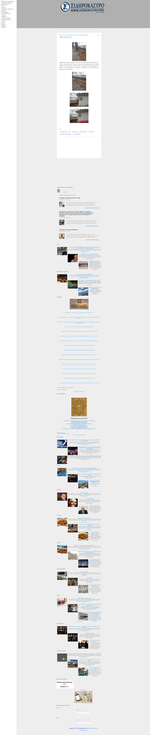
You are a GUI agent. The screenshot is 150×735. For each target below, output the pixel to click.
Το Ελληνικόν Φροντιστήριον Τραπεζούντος (95, 585)
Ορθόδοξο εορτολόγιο (61, 432)
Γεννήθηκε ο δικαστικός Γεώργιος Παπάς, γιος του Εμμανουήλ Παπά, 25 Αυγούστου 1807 (79, 373)
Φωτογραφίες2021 (76, 134)
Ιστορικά (3, 21)
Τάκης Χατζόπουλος (84, 492)
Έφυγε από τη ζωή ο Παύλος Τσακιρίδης (90, 254)
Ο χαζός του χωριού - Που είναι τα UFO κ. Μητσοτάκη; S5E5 (89, 660)
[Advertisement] (106, 33)
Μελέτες (3, 22)
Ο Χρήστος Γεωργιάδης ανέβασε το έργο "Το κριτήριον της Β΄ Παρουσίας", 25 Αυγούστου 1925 (79, 354)
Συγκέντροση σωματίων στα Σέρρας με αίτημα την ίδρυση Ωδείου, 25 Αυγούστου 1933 (79, 345)
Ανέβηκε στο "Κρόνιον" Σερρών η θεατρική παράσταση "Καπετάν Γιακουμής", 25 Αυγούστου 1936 (79, 331)
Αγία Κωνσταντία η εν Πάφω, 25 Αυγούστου (79, 425)
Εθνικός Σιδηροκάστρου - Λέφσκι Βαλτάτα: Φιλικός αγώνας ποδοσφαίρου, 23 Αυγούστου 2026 (84, 440)
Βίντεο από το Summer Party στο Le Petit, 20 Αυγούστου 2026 (89, 475)
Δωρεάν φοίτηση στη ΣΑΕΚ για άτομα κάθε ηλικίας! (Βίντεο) (84, 468)
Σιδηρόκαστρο (75, 131)
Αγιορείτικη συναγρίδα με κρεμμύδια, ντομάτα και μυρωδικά (90, 525)
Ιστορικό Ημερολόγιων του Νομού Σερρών (65, 387)
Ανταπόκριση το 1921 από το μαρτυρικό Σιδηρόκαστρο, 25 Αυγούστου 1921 (79, 312)
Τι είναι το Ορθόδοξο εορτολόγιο (63, 433)
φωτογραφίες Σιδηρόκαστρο (65, 134)
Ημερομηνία (76, 391)
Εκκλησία (3, 27)
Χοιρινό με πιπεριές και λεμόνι (84, 518)
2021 (70, 131)
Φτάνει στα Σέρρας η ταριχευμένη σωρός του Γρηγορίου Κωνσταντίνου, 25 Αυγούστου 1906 (79, 364)
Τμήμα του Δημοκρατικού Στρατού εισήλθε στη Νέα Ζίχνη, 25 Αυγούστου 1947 (79, 326)
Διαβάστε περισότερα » (92, 208)
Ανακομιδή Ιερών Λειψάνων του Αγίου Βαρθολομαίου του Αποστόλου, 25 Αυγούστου (79, 428)
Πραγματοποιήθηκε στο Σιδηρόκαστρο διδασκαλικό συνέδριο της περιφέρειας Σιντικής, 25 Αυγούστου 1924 (79, 359)
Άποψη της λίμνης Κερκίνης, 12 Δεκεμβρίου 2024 (95, 288)
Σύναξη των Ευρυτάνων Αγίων (79, 424)
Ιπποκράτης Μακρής (90, 498)
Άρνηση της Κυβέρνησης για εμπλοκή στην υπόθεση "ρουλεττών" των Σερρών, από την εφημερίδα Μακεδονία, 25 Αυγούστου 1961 (79, 318)
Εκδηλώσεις (4, 25)
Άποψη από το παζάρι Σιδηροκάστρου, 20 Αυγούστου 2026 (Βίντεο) (95, 481)
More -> (97, 269)
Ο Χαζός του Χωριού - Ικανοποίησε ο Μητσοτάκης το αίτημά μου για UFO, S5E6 (84, 653)
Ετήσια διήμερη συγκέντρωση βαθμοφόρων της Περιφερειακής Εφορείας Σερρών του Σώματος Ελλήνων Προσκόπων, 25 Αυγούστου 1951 (79, 322)
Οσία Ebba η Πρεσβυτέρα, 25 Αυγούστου (79, 421)
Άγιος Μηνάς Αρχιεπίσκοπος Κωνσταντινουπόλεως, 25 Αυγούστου (79, 423)
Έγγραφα (3, 24)
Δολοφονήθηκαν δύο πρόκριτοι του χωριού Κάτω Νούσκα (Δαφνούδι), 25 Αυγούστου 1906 (79, 368)
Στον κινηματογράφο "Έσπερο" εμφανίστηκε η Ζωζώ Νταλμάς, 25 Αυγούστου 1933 (79, 350)
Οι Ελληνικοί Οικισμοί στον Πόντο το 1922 (69, 198)
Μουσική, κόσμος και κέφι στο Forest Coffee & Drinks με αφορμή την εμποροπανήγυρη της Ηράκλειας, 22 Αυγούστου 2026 (89, 448)
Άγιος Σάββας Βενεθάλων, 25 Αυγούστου (79, 422)
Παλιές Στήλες (83, 690)
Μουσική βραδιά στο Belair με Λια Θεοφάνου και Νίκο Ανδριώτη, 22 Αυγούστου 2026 (84, 455)
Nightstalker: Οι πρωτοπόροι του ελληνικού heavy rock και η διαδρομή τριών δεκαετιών (84, 627)
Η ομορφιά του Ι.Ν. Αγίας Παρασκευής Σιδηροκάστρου (89, 280)
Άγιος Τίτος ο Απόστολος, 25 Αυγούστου (79, 427)
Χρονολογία (81, 391)
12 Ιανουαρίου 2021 (63, 131)
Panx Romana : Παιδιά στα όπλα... (95, 641)
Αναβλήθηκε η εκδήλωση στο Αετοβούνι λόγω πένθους (95, 262)
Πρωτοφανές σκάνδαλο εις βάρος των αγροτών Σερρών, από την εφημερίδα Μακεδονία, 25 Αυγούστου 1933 (79, 340)
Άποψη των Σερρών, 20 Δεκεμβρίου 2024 (84, 274)
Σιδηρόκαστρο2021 (83, 131)
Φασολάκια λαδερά (95, 532)
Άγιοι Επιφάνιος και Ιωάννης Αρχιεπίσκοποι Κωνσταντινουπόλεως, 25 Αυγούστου (79, 420)
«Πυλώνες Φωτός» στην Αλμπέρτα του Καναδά (95, 560)
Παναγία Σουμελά (84, 571)
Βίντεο (2, 6)
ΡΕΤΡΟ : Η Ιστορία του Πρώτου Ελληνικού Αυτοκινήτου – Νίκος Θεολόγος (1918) (95, 613)
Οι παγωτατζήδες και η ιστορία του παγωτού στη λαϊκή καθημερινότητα (90, 605)
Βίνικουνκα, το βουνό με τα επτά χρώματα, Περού (84, 545)
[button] (98, 35)
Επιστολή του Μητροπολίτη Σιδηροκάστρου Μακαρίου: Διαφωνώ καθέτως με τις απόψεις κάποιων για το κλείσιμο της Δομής (84, 248)
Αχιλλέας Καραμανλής (95, 505)
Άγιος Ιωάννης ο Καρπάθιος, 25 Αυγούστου (79, 426)
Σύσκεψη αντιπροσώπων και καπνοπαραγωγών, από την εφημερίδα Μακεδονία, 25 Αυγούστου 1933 (79, 336)
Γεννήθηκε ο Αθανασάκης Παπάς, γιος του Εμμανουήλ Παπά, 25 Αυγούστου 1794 (79, 378)
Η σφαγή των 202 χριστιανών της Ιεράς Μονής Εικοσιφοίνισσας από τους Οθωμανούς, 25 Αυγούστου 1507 (79, 382)
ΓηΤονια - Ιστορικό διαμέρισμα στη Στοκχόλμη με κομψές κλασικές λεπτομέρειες (89, 552)
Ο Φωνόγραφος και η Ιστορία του (84, 598)
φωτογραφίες (91, 131)
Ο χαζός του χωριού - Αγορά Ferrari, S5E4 (94, 668)
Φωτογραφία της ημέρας (6, 3)
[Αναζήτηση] (109, 3)
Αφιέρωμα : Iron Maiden (89, 633)
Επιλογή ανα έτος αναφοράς (7, 1)
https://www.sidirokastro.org (92, 728)
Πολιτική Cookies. (83, 730)
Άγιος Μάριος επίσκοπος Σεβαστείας (68, 229)
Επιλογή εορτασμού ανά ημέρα (79, 434)
